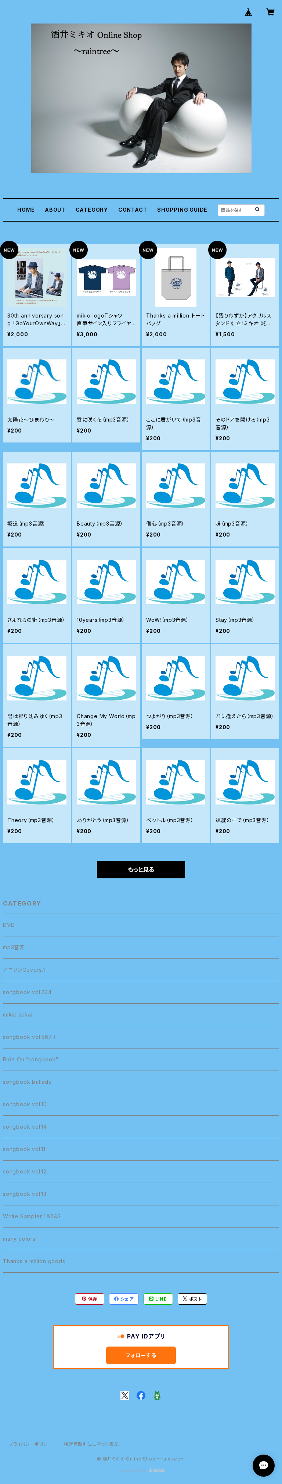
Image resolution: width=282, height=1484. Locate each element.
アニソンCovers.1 (24, 970)
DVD (9, 925)
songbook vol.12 (25, 1171)
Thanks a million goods (34, 1261)
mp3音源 (14, 947)
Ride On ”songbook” (30, 1059)
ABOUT (55, 210)
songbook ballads (27, 1082)
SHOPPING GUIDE (182, 210)
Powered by (133, 1470)
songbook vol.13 (25, 1194)
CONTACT (132, 210)
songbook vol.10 (25, 1104)
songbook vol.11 (24, 1149)
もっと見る (141, 869)
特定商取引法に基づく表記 (91, 1444)
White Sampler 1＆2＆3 (32, 1216)
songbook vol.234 (27, 992)
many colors (19, 1239)
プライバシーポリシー (30, 1444)
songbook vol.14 (25, 1126)
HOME (26, 210)
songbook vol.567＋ (30, 1037)
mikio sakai (18, 1014)
